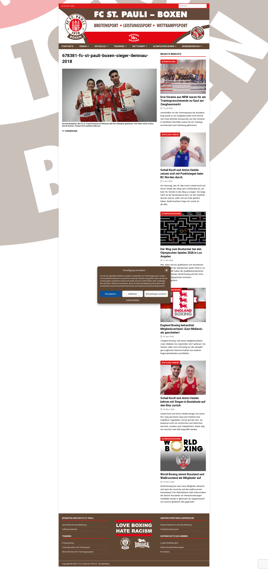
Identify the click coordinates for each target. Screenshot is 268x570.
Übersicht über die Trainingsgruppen (78, 551)
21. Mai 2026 (168, 260)
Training (119, 46)
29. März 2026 (168, 409)
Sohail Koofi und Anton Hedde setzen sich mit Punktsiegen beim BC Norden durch (181, 173)
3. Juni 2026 (167, 181)
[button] (166, 270)
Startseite (67, 46)
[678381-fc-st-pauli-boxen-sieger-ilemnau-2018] (109, 120)
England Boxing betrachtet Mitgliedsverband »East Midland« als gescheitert (181, 329)
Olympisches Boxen (163, 46)
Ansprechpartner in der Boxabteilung (176, 524)
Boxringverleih (191, 46)
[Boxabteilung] (183, 77)
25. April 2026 (168, 336)
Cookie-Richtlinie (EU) (169, 543)
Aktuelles (100, 46)
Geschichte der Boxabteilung (74, 524)
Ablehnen (132, 294)
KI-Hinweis (165, 551)
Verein (83, 46)
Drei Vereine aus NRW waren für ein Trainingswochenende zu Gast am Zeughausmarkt (183, 100)
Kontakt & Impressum (169, 529)
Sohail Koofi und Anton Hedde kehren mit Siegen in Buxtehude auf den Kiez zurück (182, 401)
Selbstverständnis (69, 529)
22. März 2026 (168, 482)
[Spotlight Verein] (183, 150)
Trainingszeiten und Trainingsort (76, 547)
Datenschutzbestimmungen (172, 547)
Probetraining (68, 543)
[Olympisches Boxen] (183, 229)
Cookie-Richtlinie (132, 300)
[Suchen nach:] (193, 5)
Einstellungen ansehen (156, 294)
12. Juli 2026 (167, 108)
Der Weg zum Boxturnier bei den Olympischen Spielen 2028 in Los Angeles (181, 252)
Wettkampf (138, 46)
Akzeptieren (110, 294)
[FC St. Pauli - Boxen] (134, 41)
